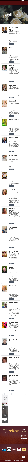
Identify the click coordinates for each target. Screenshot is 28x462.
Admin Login (17, 461)
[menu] (26, 3)
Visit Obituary (11, 44)
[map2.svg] (5, 432)
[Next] (24, 394)
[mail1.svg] (6, 432)
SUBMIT (5, 420)
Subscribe (4, 403)
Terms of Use (14, 461)
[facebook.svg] (2, 432)
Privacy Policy (10, 461)
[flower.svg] (3, 432)
